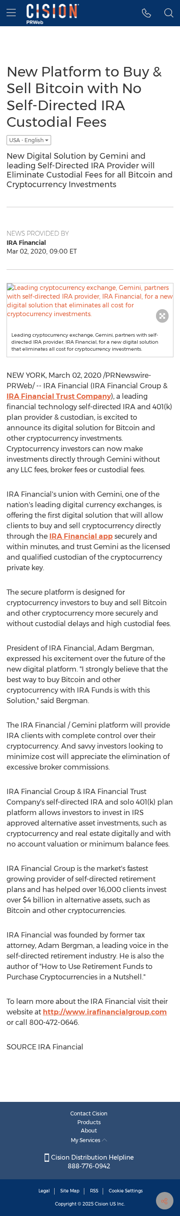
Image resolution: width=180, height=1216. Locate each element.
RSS (94, 1191)
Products (89, 1122)
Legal (44, 1191)
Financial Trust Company (59, 396)
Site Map (70, 1191)
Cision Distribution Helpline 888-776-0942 (91, 1161)
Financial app (81, 536)
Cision (101, 1204)
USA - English (27, 140)
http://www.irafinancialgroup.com (105, 1012)
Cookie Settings (126, 1191)
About (89, 1130)
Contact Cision (88, 1113)
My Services (86, 1140)
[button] (146, 13)
